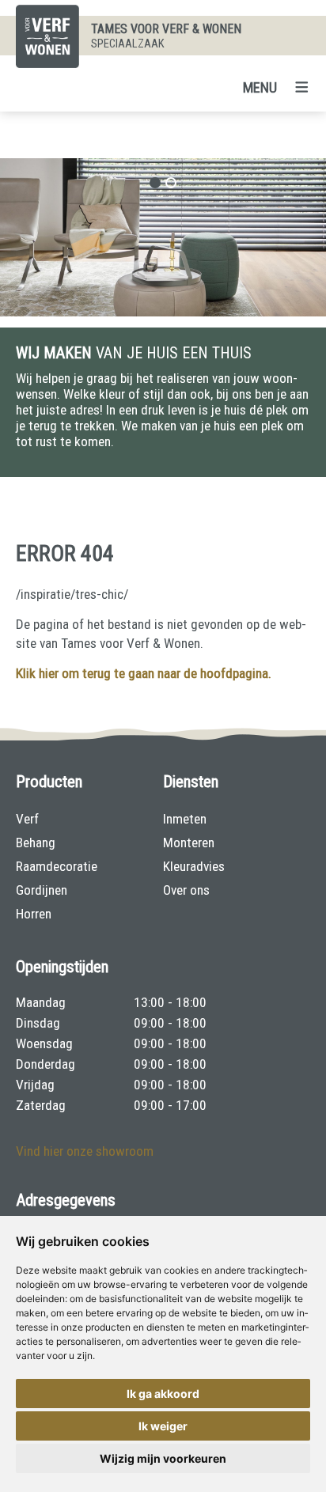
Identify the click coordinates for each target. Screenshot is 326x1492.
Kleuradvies (194, 866)
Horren (33, 914)
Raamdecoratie (56, 866)
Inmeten (185, 819)
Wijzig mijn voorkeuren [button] (163, 1458)
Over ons (186, 890)
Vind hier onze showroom (85, 1151)
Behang (35, 842)
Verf (27, 819)
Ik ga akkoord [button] (163, 1393)
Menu (260, 87)
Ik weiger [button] (163, 1426)
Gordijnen (41, 890)
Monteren (188, 842)
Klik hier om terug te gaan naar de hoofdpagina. (143, 673)
